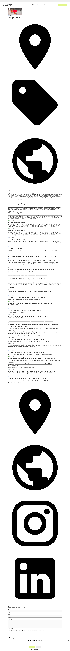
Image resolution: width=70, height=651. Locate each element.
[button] (62, 5)
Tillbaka (11, 638)
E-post (9, 614)
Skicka (11, 634)
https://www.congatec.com (13, 188)
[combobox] (68, 640)
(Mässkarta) (15, 74)
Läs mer (35, 645)
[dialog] (35, 645)
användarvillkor (38, 630)
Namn (9, 609)
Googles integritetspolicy (29, 630)
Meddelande (10, 619)
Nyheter (50, 4)
